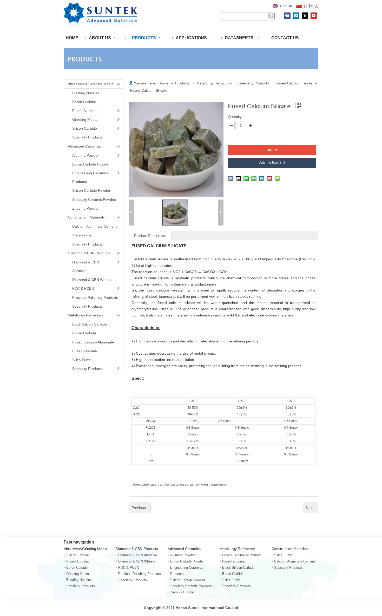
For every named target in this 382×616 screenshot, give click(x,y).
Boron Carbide (77, 567)
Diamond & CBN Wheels (136, 561)
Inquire (272, 150)
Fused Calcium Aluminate (241, 555)
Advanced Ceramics (84, 146)
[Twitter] (305, 15)
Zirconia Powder (182, 592)
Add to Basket (272, 163)
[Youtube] (314, 15)
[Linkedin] (296, 15)
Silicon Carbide (77, 555)
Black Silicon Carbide (238, 567)
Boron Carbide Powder (187, 561)
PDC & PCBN (128, 567)
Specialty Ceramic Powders (191, 586)
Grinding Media (77, 574)
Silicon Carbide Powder (187, 580)
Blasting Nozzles (79, 580)
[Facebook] (287, 15)
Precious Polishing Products (139, 574)
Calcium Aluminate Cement (294, 561)
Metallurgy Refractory (85, 315)
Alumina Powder (182, 555)
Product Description (150, 236)
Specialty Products (80, 586)
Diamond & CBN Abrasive (137, 555)
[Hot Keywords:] (271, 16)
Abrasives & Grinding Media (91, 84)
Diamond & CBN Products (89, 253)
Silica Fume (231, 580)
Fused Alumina (77, 561)
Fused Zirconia (233, 561)
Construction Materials (86, 217)
